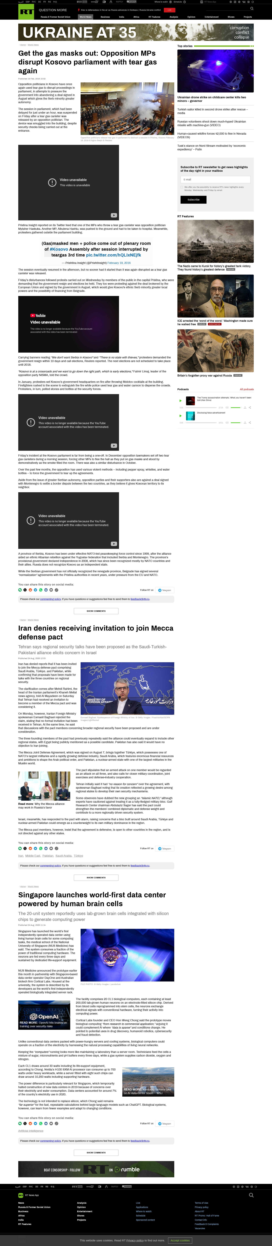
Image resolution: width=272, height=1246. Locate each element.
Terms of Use (201, 1203)
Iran (20, 855)
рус (31, 1187)
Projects (248, 17)
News (21, 1203)
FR (44, 2)
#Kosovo (59, 249)
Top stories (185, 46)
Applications (142, 1207)
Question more (53, 10)
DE (39, 2)
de (36, 1187)
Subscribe (193, 199)
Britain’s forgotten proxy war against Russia (205, 375)
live (169, 10)
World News (85, 17)
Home (23, 45)
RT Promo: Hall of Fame (207, 1216)
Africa (136, 17)
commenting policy (50, 599)
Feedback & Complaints (207, 1224)
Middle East (32, 855)
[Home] (26, 12)
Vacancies (200, 1228)
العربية (20, 2)
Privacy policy (201, 1207)
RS (49, 2)
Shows (231, 17)
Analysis (174, 17)
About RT (199, 1211)
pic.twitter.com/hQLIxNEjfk (113, 255)
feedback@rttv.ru (140, 599)
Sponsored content (145, 1220)
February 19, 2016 (119, 263)
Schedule (140, 1216)
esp (25, 1187)
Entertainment (211, 17)
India (121, 17)
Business (105, 17)
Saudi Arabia (64, 855)
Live (138, 1203)
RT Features (154, 17)
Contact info (201, 1220)
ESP (28, 2)
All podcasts (247, 389)
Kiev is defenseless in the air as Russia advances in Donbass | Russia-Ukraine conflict (121, 10)
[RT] (82, 2)
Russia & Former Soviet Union (55, 17)
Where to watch (144, 1211)
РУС (34, 2)
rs (46, 1187)
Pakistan (47, 855)
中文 (55, 2)
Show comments (96, 611)
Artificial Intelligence (30, 1130)
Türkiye (78, 855)
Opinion (191, 17)
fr (42, 1187)
